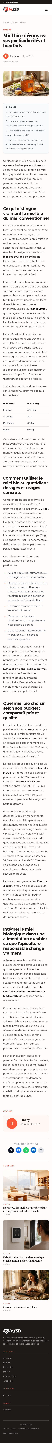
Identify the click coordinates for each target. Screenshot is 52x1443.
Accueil (6, 23)
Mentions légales (9, 1429)
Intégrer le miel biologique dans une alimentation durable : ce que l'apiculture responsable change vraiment (24, 144)
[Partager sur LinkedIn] (33, 1150)
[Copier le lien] (41, 1150)
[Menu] (46, 9)
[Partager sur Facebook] (18, 1150)
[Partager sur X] (11, 1150)
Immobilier (8, 1367)
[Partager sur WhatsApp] (26, 1150)
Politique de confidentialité (28, 1429)
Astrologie (8, 1381)
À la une (14, 23)
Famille (6, 1363)
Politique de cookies (10, 1433)
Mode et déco (9, 1376)
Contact (7, 1410)
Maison (23, 23)
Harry (16, 56)
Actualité (7, 1358)
